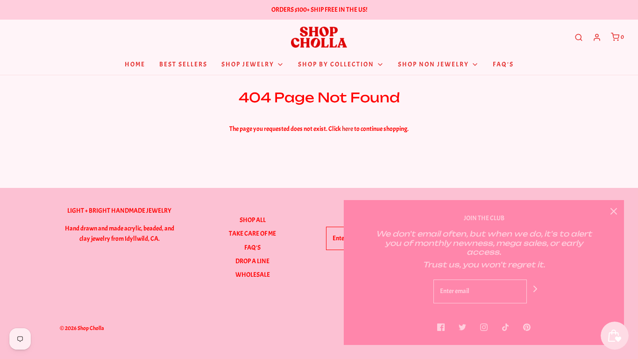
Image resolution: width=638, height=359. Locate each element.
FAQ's (503, 64)
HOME (135, 64)
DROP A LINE (252, 261)
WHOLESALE (252, 275)
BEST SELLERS (183, 64)
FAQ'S (252, 247)
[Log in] (597, 37)
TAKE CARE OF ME (252, 233)
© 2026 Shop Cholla (82, 328)
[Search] (578, 37)
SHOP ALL (253, 220)
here (347, 129)
